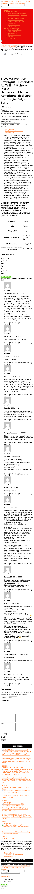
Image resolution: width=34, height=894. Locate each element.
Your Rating (5, 697)
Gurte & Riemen (10, 46)
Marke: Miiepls (7, 823)
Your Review (5, 700)
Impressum (8, 861)
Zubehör (26, 45)
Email (3, 737)
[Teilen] (5, 886)
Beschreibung (9, 853)
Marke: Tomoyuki (8, 838)
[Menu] (1, 41)
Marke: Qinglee (7, 802)
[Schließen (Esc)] (6, 886)
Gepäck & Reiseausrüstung (16, 45)
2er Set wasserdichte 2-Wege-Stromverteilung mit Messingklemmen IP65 (16, 832)
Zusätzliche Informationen (13, 855)
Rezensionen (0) (10, 132)
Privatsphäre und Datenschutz (15, 859)
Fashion (6, 45)
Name (3, 734)
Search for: (4, 5)
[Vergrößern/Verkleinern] (1, 886)
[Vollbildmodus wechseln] (3, 886)
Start (2, 45)
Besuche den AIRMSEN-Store (12, 768)
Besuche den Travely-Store (10, 123)
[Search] (1, 43)
